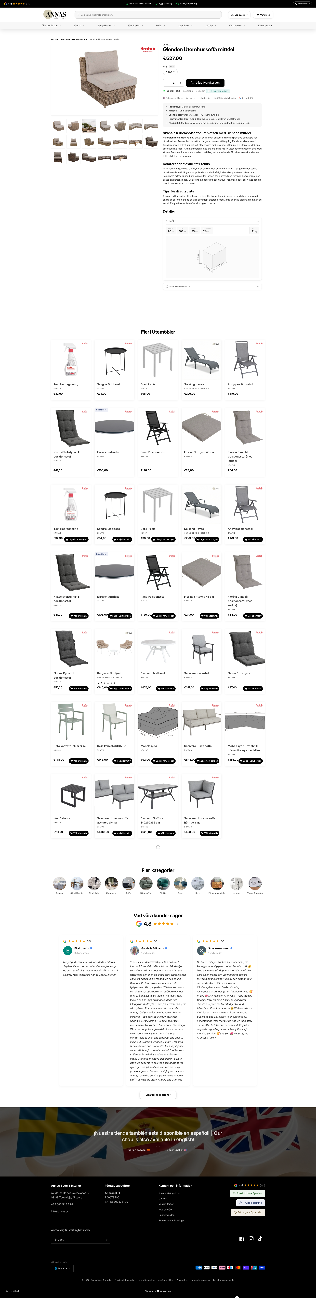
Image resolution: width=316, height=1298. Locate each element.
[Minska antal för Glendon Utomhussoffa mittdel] (167, 83)
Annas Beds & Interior (101, 1280)
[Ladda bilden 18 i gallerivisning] (104, 157)
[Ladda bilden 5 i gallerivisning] (120, 126)
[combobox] (150, 15)
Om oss (163, 1198)
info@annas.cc (60, 1211)
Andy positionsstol (240, 384)
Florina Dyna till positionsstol (63, 675)
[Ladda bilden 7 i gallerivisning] (151, 126)
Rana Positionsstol (153, 452)
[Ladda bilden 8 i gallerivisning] (58, 142)
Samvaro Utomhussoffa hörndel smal (199, 820)
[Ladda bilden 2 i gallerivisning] (73, 126)
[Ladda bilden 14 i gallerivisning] (151, 142)
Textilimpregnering (65, 384)
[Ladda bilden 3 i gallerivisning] (89, 126)
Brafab (54, 39)
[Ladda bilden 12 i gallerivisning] (120, 142)
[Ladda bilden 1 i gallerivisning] (58, 126)
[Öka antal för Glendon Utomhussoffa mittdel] (180, 83)
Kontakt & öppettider (170, 1193)
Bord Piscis (148, 384)
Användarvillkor (166, 1280)
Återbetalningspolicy (125, 1280)
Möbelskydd (149, 746)
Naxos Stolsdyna (239, 673)
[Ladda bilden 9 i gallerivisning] (73, 142)
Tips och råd (165, 1209)
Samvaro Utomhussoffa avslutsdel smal (112, 820)
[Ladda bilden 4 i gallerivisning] (104, 126)
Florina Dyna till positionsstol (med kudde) (240, 456)
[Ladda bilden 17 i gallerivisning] (89, 157)
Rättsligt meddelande (223, 1280)
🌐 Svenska (60, 1268)
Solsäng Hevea (194, 384)
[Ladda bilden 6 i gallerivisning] (135, 126)
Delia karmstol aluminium (69, 746)
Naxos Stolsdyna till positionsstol (66, 454)
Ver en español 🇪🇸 (139, 1149)
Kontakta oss (304, 3)
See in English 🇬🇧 (177, 1149)
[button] (54, 25)
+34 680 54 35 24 (62, 1204)
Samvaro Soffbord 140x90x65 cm (153, 820)
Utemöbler (65, 39)
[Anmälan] (106, 1240)
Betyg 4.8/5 (247, 98)
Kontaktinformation (200, 1280)
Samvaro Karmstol (196, 673)
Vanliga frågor (166, 1204)
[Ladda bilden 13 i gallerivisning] (135, 142)
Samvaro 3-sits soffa (198, 746)
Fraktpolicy (182, 1280)
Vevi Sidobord (62, 818)
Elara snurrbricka (108, 452)
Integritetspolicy (147, 1280)
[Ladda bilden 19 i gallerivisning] (120, 157)
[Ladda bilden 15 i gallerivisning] (58, 157)
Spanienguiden (166, 1215)
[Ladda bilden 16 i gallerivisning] (73, 157)
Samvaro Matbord (153, 673)
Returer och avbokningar (172, 1220)
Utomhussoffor (79, 39)
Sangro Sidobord (108, 384)
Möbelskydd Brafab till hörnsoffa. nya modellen (244, 748)
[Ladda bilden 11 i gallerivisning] (104, 142)
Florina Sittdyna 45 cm (199, 452)
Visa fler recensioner (157, 1094)
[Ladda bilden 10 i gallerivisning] (89, 142)
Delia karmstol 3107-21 (111, 746)
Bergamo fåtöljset (109, 673)
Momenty (166, 1291)
